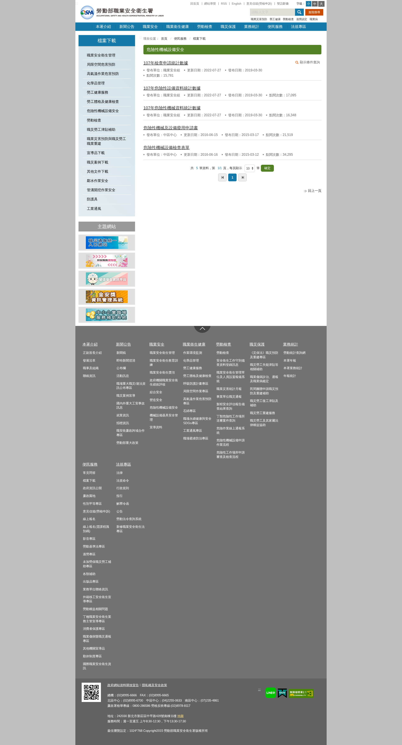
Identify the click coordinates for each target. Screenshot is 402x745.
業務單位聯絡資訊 (95, 589)
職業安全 (150, 27)
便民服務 (275, 27)
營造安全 (156, 400)
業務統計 (251, 27)
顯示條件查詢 (310, 62)
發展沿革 (89, 360)
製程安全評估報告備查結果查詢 (230, 406)
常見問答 (89, 472)
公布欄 (121, 368)
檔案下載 (199, 38)
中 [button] (314, 4)
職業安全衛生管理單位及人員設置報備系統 (230, 377)
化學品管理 (96, 83)
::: (76, 3)
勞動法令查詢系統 (129, 519)
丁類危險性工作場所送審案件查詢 (230, 418)
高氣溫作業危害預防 (103, 74)
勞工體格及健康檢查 (103, 102)
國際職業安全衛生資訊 (97, 666)
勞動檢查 (288, 19)
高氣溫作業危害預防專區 (197, 401)
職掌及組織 (91, 368)
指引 (119, 496)
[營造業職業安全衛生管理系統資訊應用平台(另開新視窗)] (107, 279)
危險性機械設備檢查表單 (166, 147)
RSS (224, 3)
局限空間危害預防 (101, 65)
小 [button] (308, 3)
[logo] (122, 12)
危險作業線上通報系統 (230, 430)
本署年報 (289, 360)
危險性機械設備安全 (103, 111)
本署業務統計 (292, 368)
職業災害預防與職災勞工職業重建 (106, 141)
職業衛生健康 (177, 27)
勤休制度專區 (92, 656)
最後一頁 (242, 177)
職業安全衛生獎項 (162, 372)
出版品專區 (91, 581)
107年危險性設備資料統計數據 (172, 88)
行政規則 (122, 488)
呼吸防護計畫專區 (195, 383)
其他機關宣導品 (94, 648)
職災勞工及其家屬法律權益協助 (264, 423)
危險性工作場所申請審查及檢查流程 (230, 455)
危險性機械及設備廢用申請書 (170, 127)
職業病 (314, 19)
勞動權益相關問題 (95, 609)
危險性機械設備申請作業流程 (230, 442)
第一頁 (222, 177)
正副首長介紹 (92, 352)
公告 (119, 511)
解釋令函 (122, 503)
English (236, 3)
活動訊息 (122, 376)
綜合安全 (156, 392)
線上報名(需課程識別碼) (96, 529)
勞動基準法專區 (94, 546)
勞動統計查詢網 (294, 352)
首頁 (164, 38)
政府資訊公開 (92, 488)
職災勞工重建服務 (262, 413)
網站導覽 (210, 3)
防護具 (92, 199)
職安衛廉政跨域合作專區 (130, 433)
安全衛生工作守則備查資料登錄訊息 (230, 363)
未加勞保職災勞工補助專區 (97, 564)
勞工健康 (275, 19)
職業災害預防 (259, 19)
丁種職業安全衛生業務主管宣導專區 (97, 619)
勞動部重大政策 (127, 442)
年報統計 (289, 376)
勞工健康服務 (97, 92)
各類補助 (89, 574)
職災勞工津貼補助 (101, 130)
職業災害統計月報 (229, 389)
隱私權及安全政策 (154, 685)
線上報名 (89, 519)
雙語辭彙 (283, 3)
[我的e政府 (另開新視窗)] (282, 694)
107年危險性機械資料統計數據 (172, 108)
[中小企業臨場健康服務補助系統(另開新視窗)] (107, 315)
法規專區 (298, 27)
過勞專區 (89, 554)
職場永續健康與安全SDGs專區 (197, 421)
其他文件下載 (97, 172)
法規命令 (122, 480)
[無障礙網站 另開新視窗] (301, 694)
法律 (119, 472)
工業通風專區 (192, 430)
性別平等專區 (92, 503)
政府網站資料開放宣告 (123, 685)
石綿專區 (189, 411)
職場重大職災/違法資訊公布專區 (131, 386)
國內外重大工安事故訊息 (130, 405)
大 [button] (321, 4)
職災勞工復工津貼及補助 (264, 403)
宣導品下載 (96, 153)
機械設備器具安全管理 (164, 417)
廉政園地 (89, 496)
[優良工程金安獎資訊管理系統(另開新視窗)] (107, 297)
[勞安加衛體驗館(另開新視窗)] (107, 261)
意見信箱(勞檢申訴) (259, 3)
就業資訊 (122, 415)
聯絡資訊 (89, 376)
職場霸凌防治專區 (195, 438)
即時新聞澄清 (125, 360)
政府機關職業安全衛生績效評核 (164, 382)
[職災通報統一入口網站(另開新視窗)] (107, 243)
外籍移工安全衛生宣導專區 (97, 599)
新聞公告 (126, 27)
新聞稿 (121, 352)
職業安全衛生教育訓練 (164, 363)
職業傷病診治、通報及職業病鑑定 (264, 379)
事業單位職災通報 (229, 396)
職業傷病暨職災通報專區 (97, 639)
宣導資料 (156, 427)
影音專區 (89, 538)
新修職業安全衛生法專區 (130, 529)
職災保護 (228, 27)
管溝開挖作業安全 (101, 190)
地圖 (180, 716)
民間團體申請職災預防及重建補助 (264, 391)
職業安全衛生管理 (101, 55)
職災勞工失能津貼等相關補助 (264, 367)
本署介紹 (103, 27)
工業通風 (94, 209)
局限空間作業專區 (195, 391)
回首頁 (194, 3)
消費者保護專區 (94, 628)
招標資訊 (122, 423)
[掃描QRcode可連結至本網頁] (91, 701)
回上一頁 (314, 190)
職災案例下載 (97, 162)
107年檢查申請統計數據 (165, 63)
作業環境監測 (192, 352)
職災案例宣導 (125, 395)
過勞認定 (301, 19)
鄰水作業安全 (97, 181)
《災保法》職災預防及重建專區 (264, 355)
